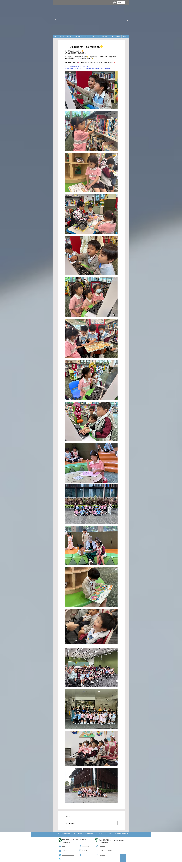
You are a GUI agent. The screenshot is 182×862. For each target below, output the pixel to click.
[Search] (110, 2)
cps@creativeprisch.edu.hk (122, 833)
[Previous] (55, 20)
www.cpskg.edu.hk (103, 842)
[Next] (127, 20)
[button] (61, 36)
